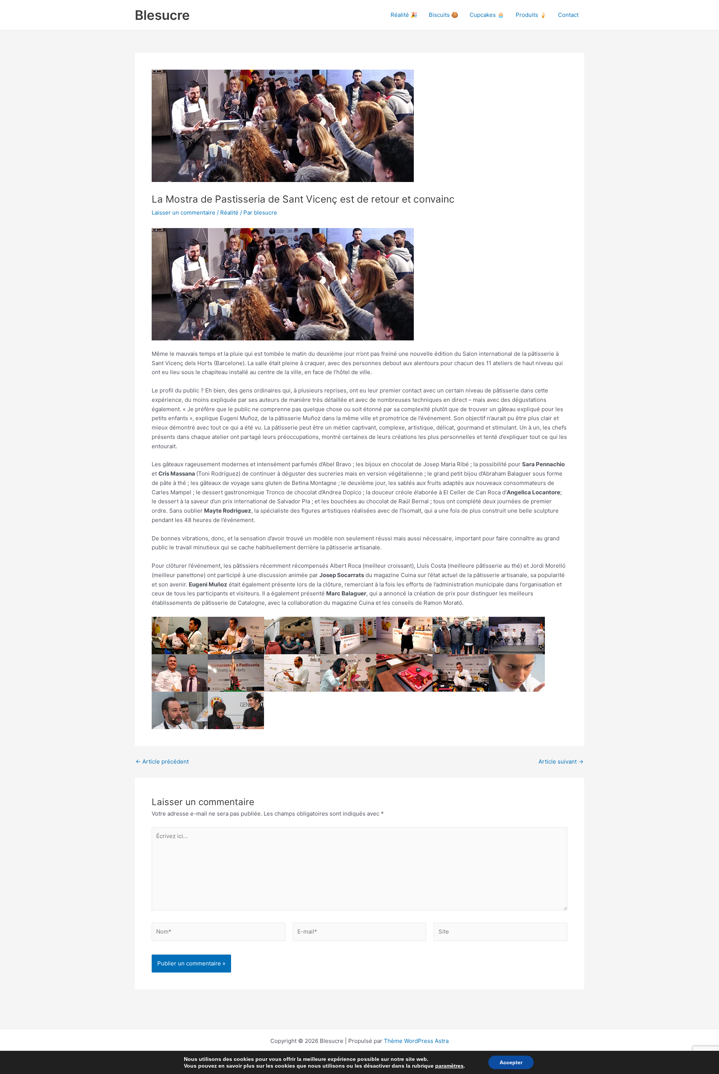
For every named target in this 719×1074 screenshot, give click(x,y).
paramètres (449, 1066)
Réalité (229, 212)
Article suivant (561, 761)
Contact (568, 14)
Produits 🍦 (531, 14)
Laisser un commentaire (183, 212)
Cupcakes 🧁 (487, 14)
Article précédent (162, 761)
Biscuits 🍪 (443, 14)
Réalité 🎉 (404, 14)
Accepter (511, 1062)
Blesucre (162, 15)
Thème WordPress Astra (416, 1040)
